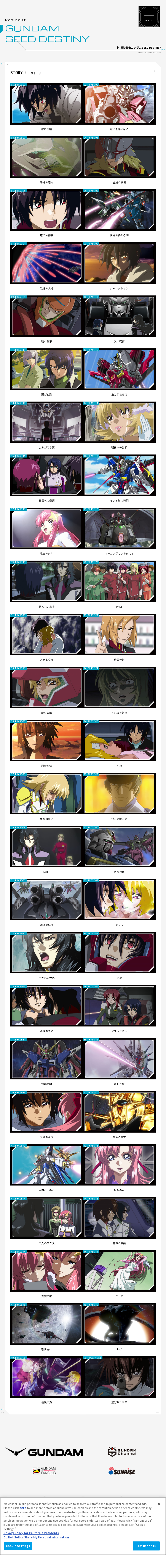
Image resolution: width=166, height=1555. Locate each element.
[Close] (159, 1504)
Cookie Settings (18, 1546)
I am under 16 (146, 1546)
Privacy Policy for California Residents (31, 1533)
